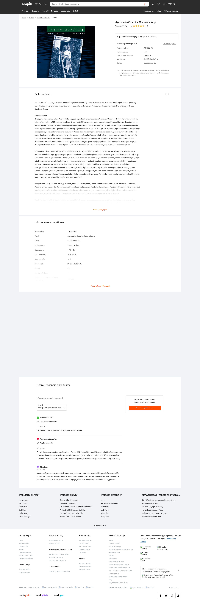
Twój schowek (84, 543)
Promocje (26, 11)
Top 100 (45, 11)
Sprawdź (70, 279)
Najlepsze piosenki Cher (151, 517)
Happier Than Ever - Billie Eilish (72, 513)
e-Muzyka (71, 250)
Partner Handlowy (25, 552)
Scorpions (105, 517)
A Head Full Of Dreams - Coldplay (73, 510)
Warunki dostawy (115, 546)
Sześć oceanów (150, 63)
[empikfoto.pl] (24, 595)
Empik (24, 17)
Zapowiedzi (65, 11)
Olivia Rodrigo (24, 517)
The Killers (105, 513)
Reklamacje (113, 559)
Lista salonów (23, 546)
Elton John (23, 503)
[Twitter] (166, 595)
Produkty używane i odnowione (59, 571)
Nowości (54, 11)
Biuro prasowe (23, 543)
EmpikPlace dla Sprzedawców (59, 554)
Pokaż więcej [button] (99, 525)
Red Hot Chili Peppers (109, 503)
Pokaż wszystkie (169, 44)
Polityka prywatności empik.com (120, 568)
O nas (21, 540)
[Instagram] (172, 595)
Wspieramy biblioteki (26, 555)
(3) (147, 26)
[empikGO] (58, 595)
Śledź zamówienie (85, 540)
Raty (110, 580)
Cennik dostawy (114, 543)
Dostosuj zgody (114, 574)
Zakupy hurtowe (84, 569)
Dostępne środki (84, 549)
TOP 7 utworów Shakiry (151, 503)
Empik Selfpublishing (26, 559)
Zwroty (111, 555)
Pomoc (111, 540)
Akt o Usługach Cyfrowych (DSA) (120, 571)
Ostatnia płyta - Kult (67, 503)
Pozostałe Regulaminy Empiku (119, 565)
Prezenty (35, 11)
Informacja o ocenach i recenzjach (50, 398)
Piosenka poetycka (43, 17)
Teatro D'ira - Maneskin (69, 500)
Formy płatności (114, 552)
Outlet (75, 11)
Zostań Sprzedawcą (56, 557)
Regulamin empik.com (116, 562)
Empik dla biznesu (85, 563)
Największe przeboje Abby (152, 510)
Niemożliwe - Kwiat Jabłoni (70, 517)
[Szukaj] (145, 4)
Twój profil (82, 552)
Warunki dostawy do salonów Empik (121, 549)
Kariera (21, 549)
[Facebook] (160, 595)
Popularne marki (54, 543)
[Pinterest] (178, 595)
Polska (54, 17)
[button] (66, 52)
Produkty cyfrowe (85, 546)
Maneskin (105, 507)
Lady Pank (105, 510)
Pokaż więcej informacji (100, 286)
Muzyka (31, 17)
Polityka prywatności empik (118, 577)
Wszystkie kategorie (56, 540)
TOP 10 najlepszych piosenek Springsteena (159, 500)
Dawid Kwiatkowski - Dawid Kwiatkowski (76, 507)
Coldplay (22, 510)
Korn (103, 500)
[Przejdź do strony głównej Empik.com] (27, 4)
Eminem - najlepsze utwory (152, 507)
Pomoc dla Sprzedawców (57, 560)
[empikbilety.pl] (42, 595)
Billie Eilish (23, 507)
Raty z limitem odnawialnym (118, 583)
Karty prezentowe (85, 566)
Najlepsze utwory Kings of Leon (154, 513)
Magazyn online (24, 569)
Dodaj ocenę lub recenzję (144, 408)
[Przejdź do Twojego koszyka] (159, 3)
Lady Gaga (23, 513)
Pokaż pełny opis (100, 210)
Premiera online (24, 572)
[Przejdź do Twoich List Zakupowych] (153, 3)
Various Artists (121, 26)
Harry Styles (23, 500)
